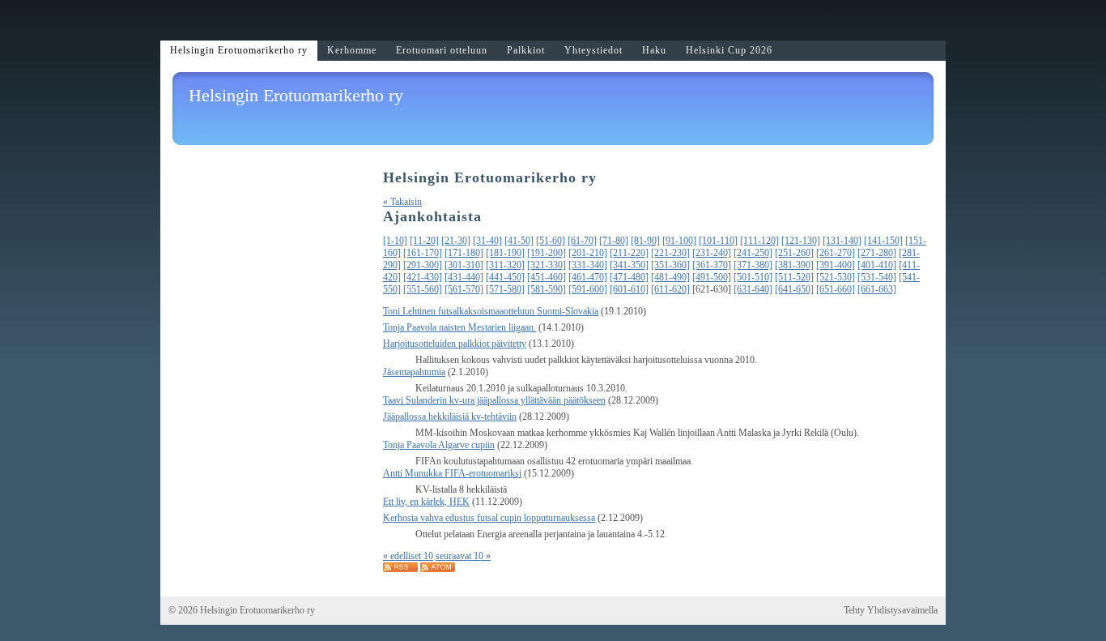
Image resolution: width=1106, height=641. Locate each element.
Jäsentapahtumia (414, 372)
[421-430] (422, 277)
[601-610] (629, 289)
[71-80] (613, 240)
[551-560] (422, 289)
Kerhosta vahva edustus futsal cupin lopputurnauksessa (489, 517)
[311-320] (505, 265)
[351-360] (670, 265)
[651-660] (835, 289)
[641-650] (794, 289)
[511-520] (794, 277)
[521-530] (835, 277)
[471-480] (629, 277)
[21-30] (455, 240)
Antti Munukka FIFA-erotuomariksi (452, 473)
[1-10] (395, 240)
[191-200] (546, 253)
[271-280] (876, 253)
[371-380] (753, 265)
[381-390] (794, 265)
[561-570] (464, 289)
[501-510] (753, 277)
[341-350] (629, 265)
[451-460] (546, 277)
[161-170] (422, 253)
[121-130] (800, 240)
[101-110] (718, 240)
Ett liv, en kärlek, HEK (426, 501)
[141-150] (883, 240)
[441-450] (505, 277)
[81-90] (645, 240)
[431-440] (464, 277)
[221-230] (670, 253)
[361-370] (711, 265)
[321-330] (546, 265)
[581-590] (546, 289)
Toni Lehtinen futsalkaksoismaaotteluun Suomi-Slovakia (490, 311)
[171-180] (464, 253)
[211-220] (629, 253)
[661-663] (876, 289)
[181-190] (505, 253)
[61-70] (582, 240)
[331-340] (587, 265)
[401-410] (876, 265)
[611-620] (670, 289)
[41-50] (519, 240)
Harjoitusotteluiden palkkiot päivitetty (454, 343)
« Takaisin (402, 201)
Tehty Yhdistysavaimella (891, 610)
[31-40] (487, 240)
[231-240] (711, 253)
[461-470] (587, 277)
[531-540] (876, 277)
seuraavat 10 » (463, 556)
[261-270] (835, 253)
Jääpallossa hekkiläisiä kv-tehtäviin (450, 416)
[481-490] (670, 277)
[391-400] (835, 265)
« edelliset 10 (408, 556)
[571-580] (505, 289)
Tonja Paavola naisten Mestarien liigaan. (459, 327)
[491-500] (711, 277)
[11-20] (424, 240)
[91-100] (679, 240)
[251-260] (794, 253)
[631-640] (753, 289)
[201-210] (587, 253)
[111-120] (759, 240)
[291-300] (422, 265)
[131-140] (842, 240)
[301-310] (464, 265)
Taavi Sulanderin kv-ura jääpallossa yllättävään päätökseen (494, 400)
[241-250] (753, 253)
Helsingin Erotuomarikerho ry (296, 95)
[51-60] (550, 240)
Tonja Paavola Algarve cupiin (439, 445)
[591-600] (587, 289)
